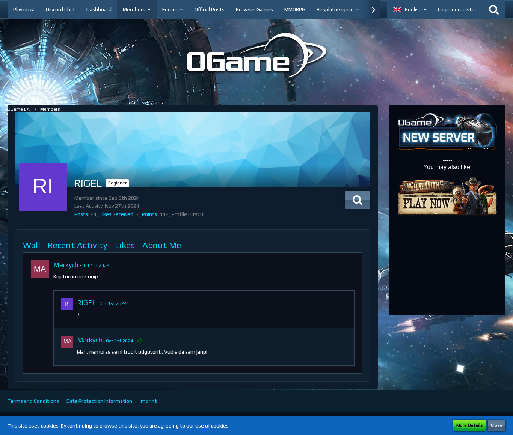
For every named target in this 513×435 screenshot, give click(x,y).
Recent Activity (77, 245)
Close (496, 425)
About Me (161, 245)
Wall (31, 245)
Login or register (457, 9)
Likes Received (116, 214)
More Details (469, 425)
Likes (125, 245)
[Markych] (40, 269)
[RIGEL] (67, 309)
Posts (81, 214)
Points (149, 214)
